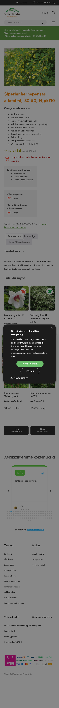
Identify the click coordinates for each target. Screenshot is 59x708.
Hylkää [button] (30, 371)
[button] (19, 378)
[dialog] (29, 354)
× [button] (52, 328)
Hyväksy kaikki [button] (30, 363)
